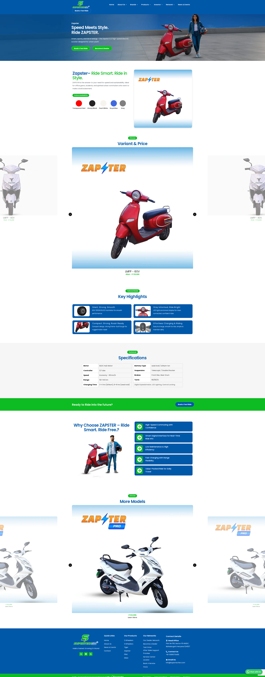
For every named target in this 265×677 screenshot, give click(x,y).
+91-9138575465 (172, 654)
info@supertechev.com (175, 662)
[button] (70, 214)
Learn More (9, 606)
